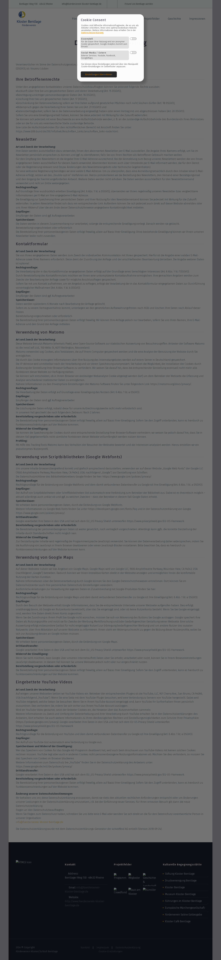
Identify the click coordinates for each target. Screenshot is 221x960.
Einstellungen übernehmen (98, 74)
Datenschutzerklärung (92, 32)
